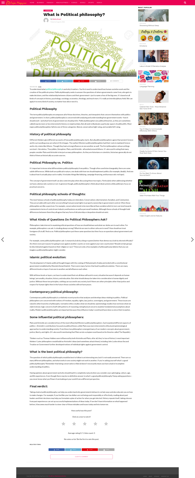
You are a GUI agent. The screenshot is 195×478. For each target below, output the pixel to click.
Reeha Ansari (57, 19)
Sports (91, 2)
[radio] (62, 424)
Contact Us (165, 476)
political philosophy (54, 89)
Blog (150, 476)
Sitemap (156, 476)
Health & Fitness (62, 2)
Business (40, 2)
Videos (99, 2)
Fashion (50, 2)
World (82, 2)
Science (74, 2)
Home (32, 2)
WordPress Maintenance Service (57, 476)
